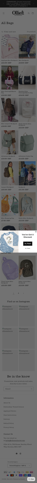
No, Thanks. (27, 248)
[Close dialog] (36, 231)
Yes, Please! (28, 243)
